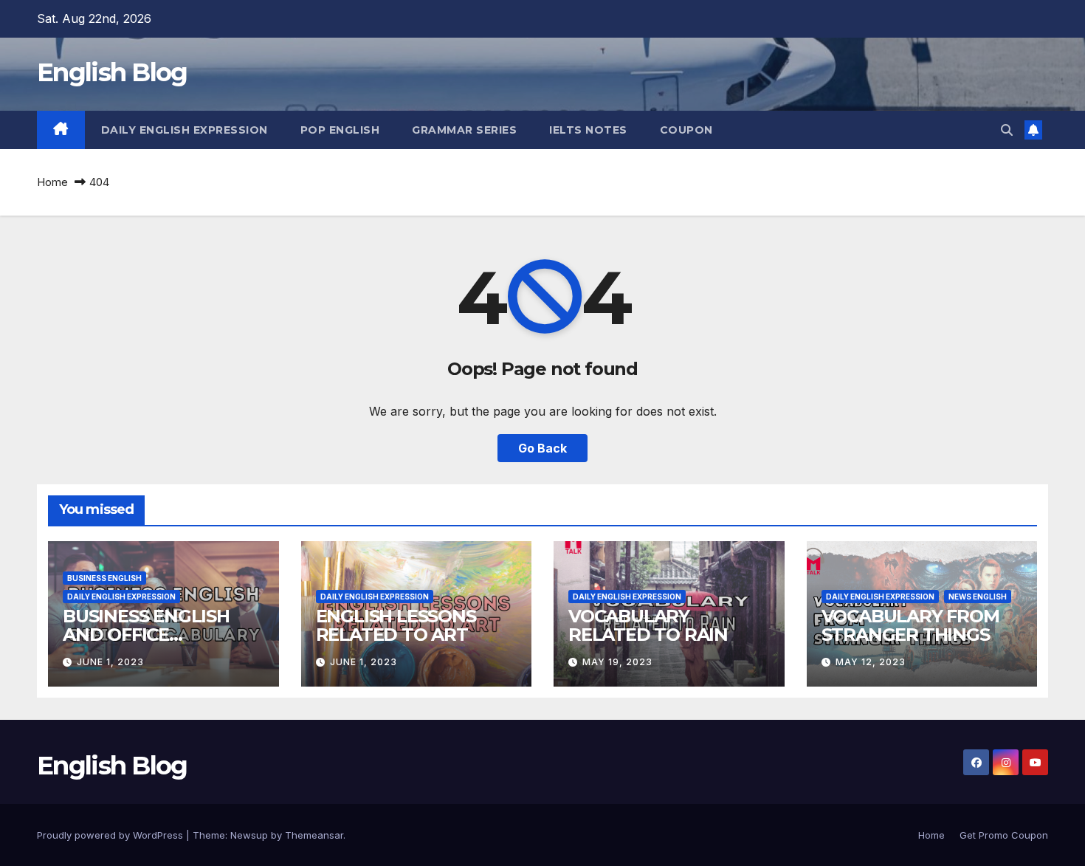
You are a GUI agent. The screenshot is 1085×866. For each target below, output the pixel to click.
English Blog (112, 72)
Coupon (686, 130)
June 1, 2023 (110, 661)
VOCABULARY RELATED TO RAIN (648, 625)
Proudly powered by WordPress (111, 835)
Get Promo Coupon (1004, 835)
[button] (1007, 130)
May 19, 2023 (617, 661)
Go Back (542, 448)
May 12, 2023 (871, 661)
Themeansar (314, 835)
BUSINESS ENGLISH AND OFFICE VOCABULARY (146, 634)
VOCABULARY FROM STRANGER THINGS (910, 625)
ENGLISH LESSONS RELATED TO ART (396, 625)
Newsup (249, 835)
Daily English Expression (184, 130)
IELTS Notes (588, 130)
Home (52, 182)
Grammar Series (464, 130)
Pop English (340, 130)
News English (977, 596)
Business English (104, 578)
